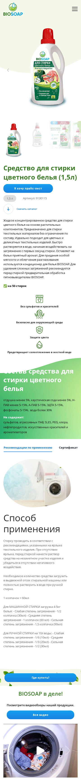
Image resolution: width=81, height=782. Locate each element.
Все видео (40, 714)
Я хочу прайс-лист (28, 188)
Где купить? (40, 677)
